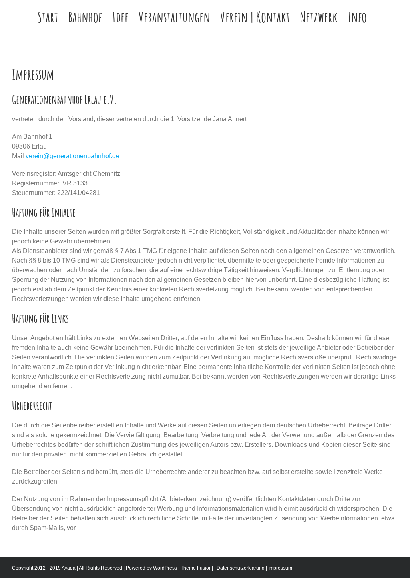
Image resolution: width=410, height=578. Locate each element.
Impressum (280, 568)
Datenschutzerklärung (241, 568)
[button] (382, 17)
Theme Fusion (196, 568)
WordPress (165, 568)
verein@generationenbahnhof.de (72, 156)
